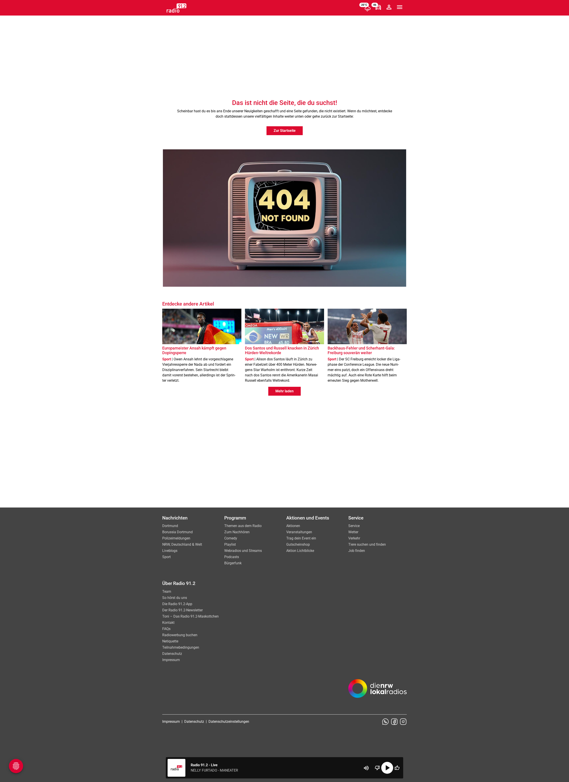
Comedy (230, 538)
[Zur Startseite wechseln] (176, 8)
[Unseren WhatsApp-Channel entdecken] (385, 721)
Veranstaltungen (299, 532)
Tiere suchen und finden (367, 544)
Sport (166, 557)
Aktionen (293, 526)
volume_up (366, 768)
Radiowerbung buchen (179, 635)
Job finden (356, 551)
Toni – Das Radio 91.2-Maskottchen (190, 616)
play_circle (387, 768)
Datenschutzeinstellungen (228, 721)
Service (354, 526)
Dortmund (170, 526)
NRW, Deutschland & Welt (182, 544)
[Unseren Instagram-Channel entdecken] (403, 721)
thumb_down (377, 767)
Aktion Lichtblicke (300, 551)
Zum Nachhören (237, 532)
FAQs (166, 629)
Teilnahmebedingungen (180, 647)
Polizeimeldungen (176, 538)
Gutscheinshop (298, 544)
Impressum (171, 660)
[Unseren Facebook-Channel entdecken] (394, 721)
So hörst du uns (174, 598)
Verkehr (354, 538)
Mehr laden (284, 391)
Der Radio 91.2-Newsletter (182, 610)
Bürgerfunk (233, 563)
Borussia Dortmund (177, 532)
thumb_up (397, 767)
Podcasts (231, 557)
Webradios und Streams (243, 551)
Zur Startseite (285, 130)
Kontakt (168, 622)
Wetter (353, 532)
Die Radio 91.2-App (177, 604)
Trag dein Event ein (301, 538)
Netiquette (170, 641)
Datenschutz (172, 654)
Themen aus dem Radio (243, 526)
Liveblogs (169, 551)
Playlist (230, 544)
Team (166, 591)
